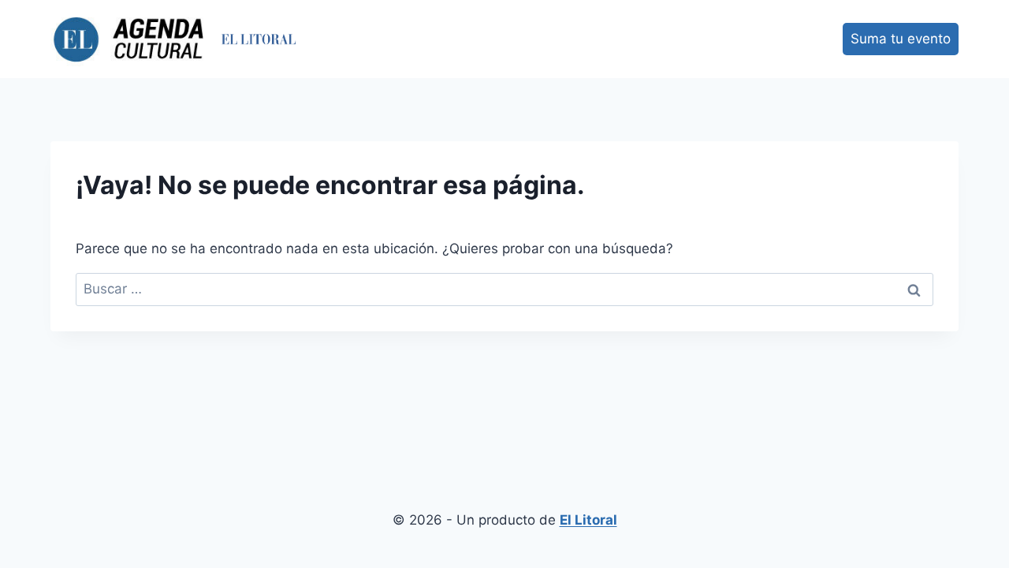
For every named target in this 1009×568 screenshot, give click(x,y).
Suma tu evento (901, 39)
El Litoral (588, 520)
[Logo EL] (259, 39)
